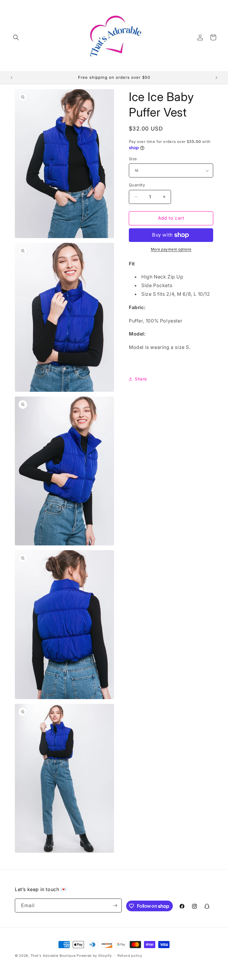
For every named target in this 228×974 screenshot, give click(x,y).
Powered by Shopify (94, 955)
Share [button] (141, 378)
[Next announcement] (216, 77)
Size (133, 158)
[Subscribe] (114, 905)
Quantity (137, 184)
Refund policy (130, 955)
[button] (16, 37)
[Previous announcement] (11, 77)
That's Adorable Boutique (53, 955)
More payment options (171, 249)
